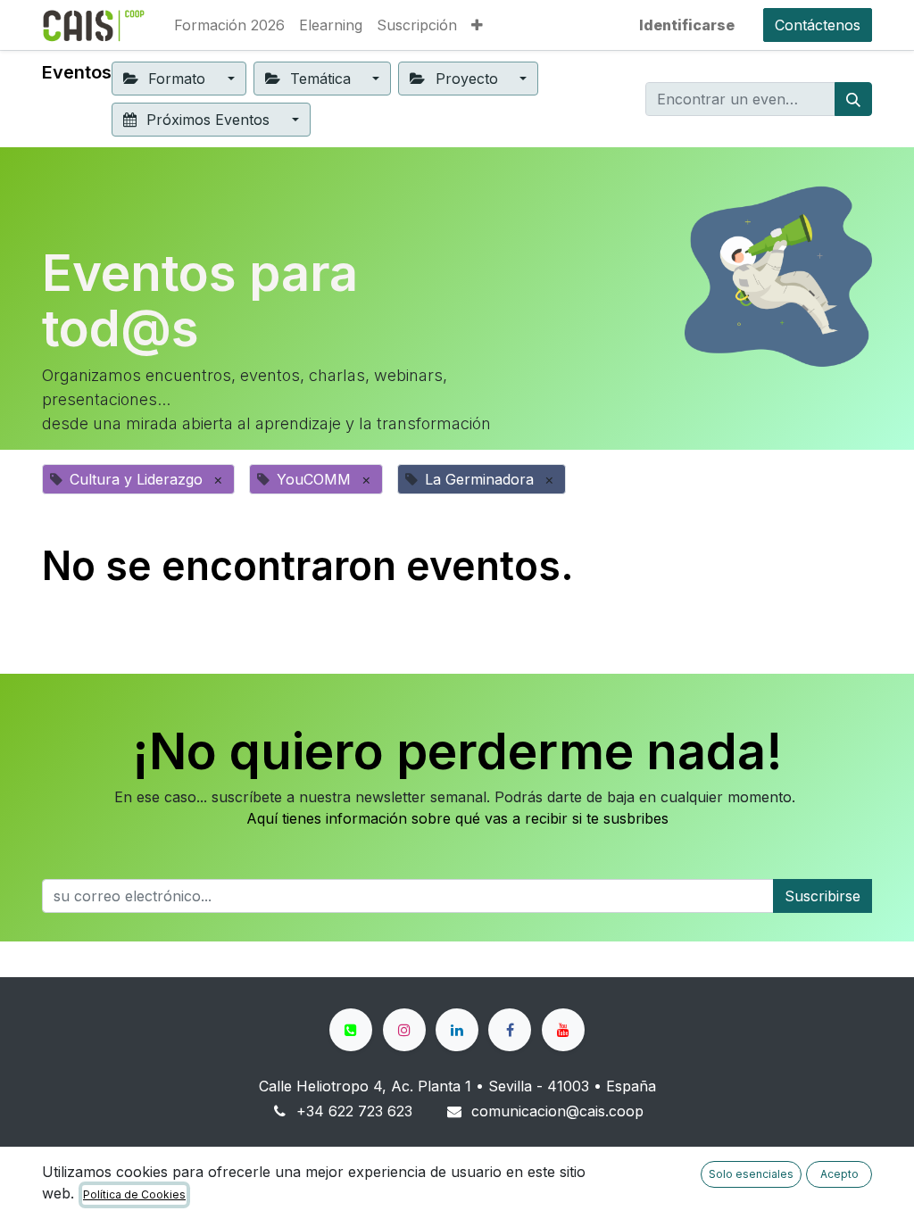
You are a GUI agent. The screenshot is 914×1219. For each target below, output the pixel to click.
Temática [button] (320, 78)
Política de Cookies (134, 1194)
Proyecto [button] (467, 78)
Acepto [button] (839, 1174)
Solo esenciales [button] (751, 1174)
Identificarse (687, 25)
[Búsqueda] (853, 99)
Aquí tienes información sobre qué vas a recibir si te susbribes (457, 818)
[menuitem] (229, 25)
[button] (477, 25)
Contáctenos (817, 25)
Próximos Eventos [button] (208, 120)
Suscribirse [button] (822, 896)
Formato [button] (177, 78)
